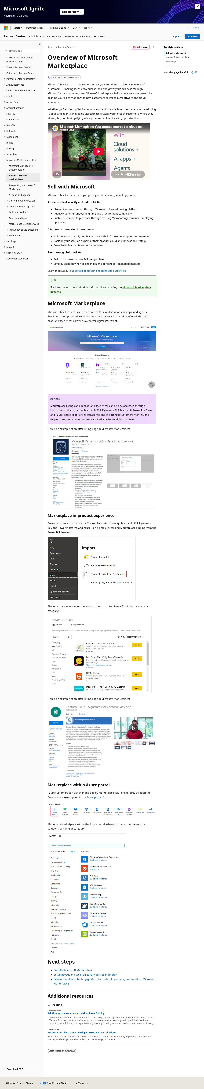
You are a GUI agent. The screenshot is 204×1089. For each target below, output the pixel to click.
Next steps (171, 61)
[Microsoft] (6, 28)
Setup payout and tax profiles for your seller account (85, 974)
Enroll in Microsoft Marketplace (73, 970)
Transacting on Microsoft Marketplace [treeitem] (22, 187)
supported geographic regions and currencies (98, 270)
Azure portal (94, 797)
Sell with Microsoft (176, 53)
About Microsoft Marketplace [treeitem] (18, 177)
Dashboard (192, 36)
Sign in (196, 27)
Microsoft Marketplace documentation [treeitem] (21, 167)
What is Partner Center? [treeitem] (19, 67)
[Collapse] (39, 44)
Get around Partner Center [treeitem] (20, 73)
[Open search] (188, 28)
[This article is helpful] (192, 72)
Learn (51, 47)
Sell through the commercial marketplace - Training (76, 1013)
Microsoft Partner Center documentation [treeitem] (19, 59)
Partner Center (66, 47)
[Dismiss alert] (197, 6)
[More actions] (153, 47)
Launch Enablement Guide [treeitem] (20, 90)
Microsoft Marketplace (177, 57)
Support (177, 36)
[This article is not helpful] (196, 72)
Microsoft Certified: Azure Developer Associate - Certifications (82, 1032)
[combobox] (22, 50)
